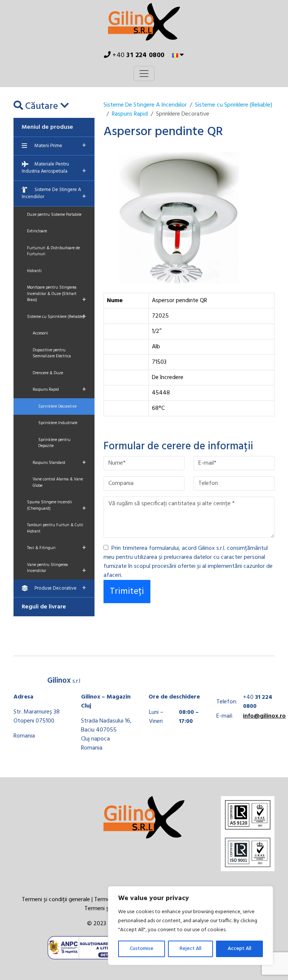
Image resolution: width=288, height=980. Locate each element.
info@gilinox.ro (264, 716)
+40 (138, 55)
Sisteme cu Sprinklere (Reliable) (56, 317)
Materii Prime (60, 146)
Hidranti (34, 271)
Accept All (239, 948)
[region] (190, 925)
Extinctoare (37, 231)
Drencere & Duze (48, 373)
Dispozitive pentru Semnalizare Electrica (52, 353)
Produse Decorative (60, 588)
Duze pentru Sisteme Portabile (54, 214)
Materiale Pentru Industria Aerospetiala (54, 169)
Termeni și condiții (107, 909)
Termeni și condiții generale (56, 900)
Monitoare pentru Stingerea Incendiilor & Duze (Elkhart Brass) (56, 295)
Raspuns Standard (59, 463)
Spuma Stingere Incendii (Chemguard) (56, 507)
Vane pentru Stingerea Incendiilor (56, 569)
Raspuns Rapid (59, 390)
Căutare (41, 106)
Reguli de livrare (44, 607)
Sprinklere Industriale (57, 423)
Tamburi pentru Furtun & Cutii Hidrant (55, 528)
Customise (141, 948)
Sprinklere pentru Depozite (54, 443)
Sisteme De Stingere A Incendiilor (54, 194)
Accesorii (40, 333)
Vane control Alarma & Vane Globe (58, 482)
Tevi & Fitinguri (56, 548)
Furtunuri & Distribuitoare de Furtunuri (53, 251)
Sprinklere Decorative (57, 406)
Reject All (190, 948)
